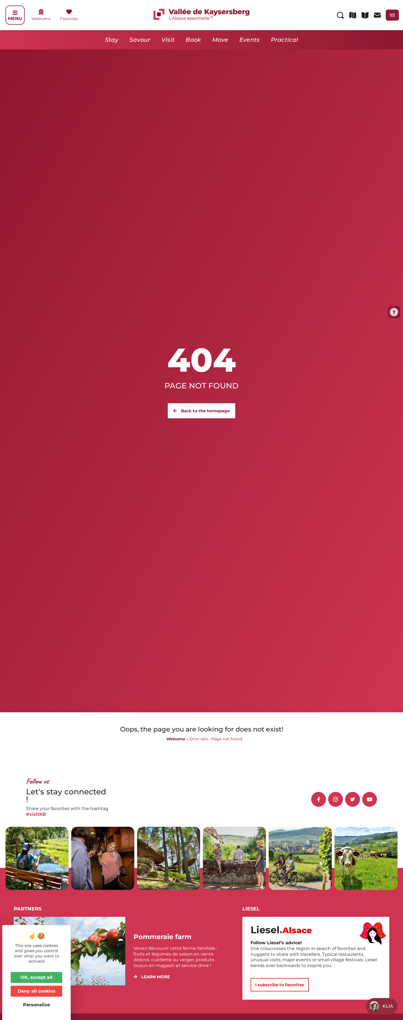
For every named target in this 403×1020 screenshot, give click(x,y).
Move (220, 39)
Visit (168, 39)
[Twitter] (352, 799)
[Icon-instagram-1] (335, 799)
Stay (111, 39)
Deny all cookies (36, 991)
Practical (284, 39)
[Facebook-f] (318, 799)
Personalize (36, 1004)
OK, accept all (36, 977)
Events (249, 39)
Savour (140, 39)
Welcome (175, 739)
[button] (152, 977)
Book (193, 39)
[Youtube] (369, 799)
